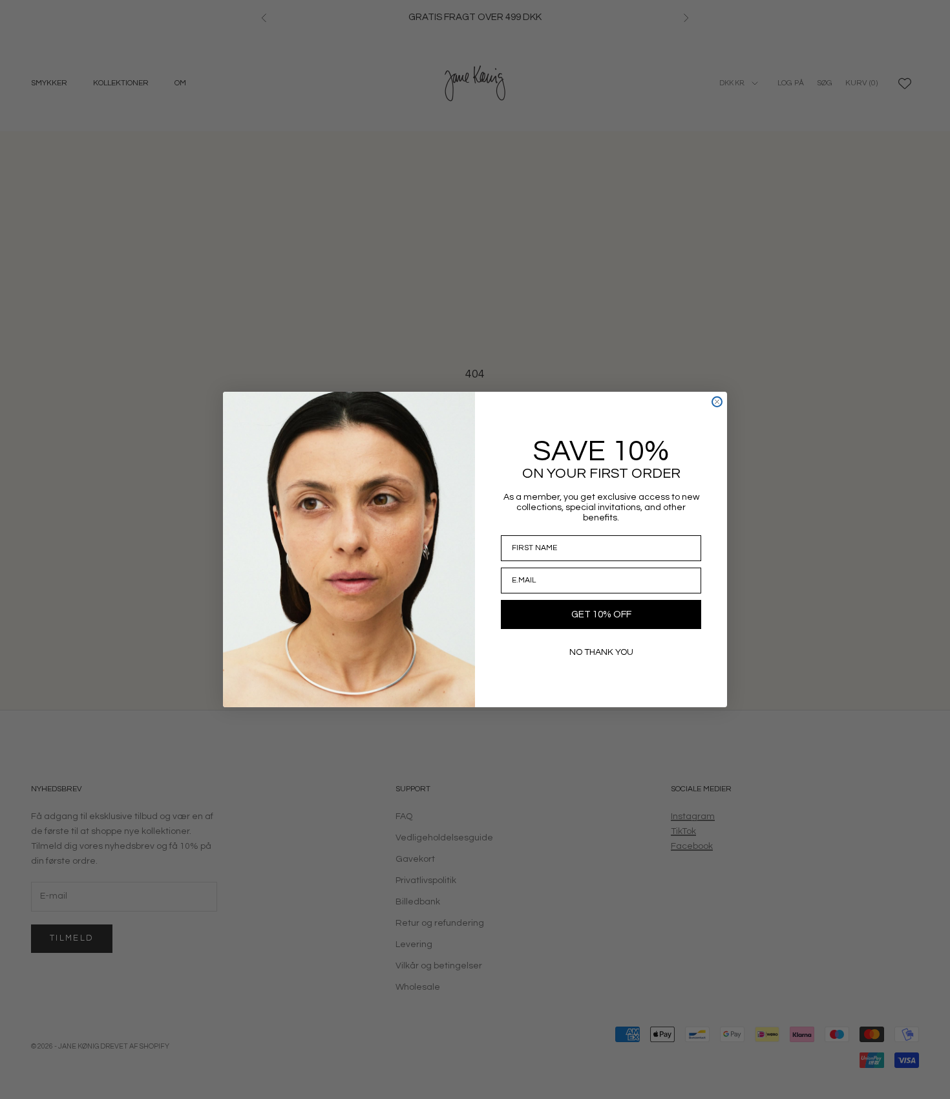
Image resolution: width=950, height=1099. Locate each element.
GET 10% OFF (601, 614)
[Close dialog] (717, 402)
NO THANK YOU (601, 652)
